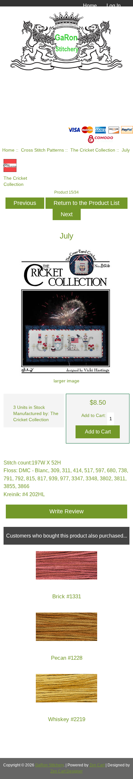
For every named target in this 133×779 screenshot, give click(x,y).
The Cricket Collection (92, 150)
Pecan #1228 (66, 658)
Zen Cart (97, 765)
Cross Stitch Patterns (42, 150)
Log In (114, 5)
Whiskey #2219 (66, 719)
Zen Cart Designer (66, 771)
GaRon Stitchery (49, 765)
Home (90, 5)
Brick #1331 (66, 596)
